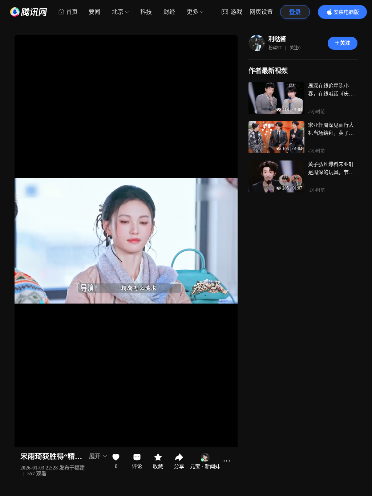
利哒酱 (277, 39)
